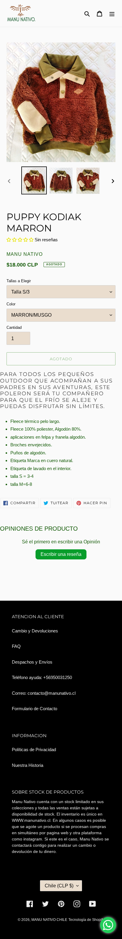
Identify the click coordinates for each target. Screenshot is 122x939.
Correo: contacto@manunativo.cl (44, 693)
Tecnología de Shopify (86, 920)
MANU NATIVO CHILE (49, 920)
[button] (21, 239)
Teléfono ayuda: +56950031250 (42, 677)
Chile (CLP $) (59, 885)
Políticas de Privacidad (34, 749)
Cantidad (14, 327)
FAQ (16, 646)
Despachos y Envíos (32, 661)
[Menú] (112, 13)
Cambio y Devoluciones (35, 630)
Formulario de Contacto (34, 708)
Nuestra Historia (27, 765)
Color (11, 304)
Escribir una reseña (61, 554)
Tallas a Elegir (19, 281)
